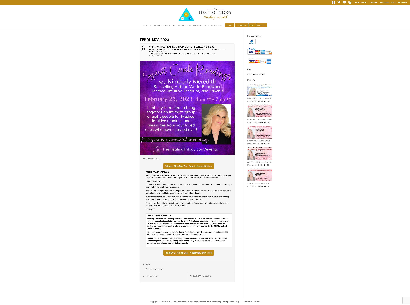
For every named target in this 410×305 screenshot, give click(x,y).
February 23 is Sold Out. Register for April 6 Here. (188, 166)
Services (165, 25)
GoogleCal (207, 276)
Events (157, 25)
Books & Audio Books (194, 25)
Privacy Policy (192, 302)
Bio (150, 25)
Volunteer (374, 2)
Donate (260, 25)
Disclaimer (182, 302)
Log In (393, 2)
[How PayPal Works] (251, 44)
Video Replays (241, 25)
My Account (384, 2)
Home (145, 25)
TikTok (356, 2)
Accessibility (204, 302)
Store (252, 25)
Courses (229, 25)
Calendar (197, 276)
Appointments (178, 25)
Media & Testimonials (212, 25)
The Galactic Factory (252, 302)
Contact (364, 2)
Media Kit (213, 302)
